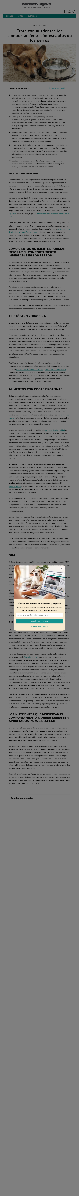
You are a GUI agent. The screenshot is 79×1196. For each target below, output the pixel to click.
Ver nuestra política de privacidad (39, 626)
